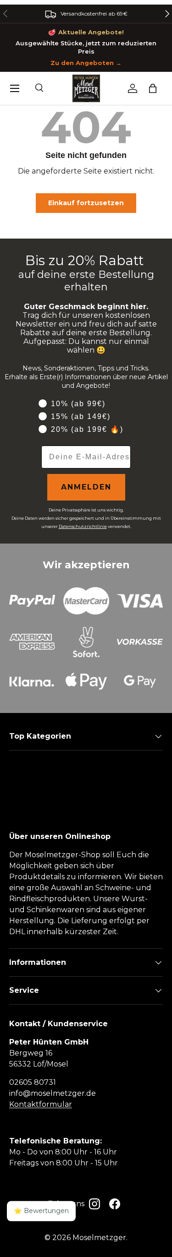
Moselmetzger (99, 1237)
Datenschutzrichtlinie (83, 526)
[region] (86, 13)
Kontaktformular (40, 1104)
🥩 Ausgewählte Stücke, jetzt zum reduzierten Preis (86, 47)
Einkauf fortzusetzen (86, 203)
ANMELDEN (86, 487)
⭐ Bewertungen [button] (41, 1211)
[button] (153, 88)
